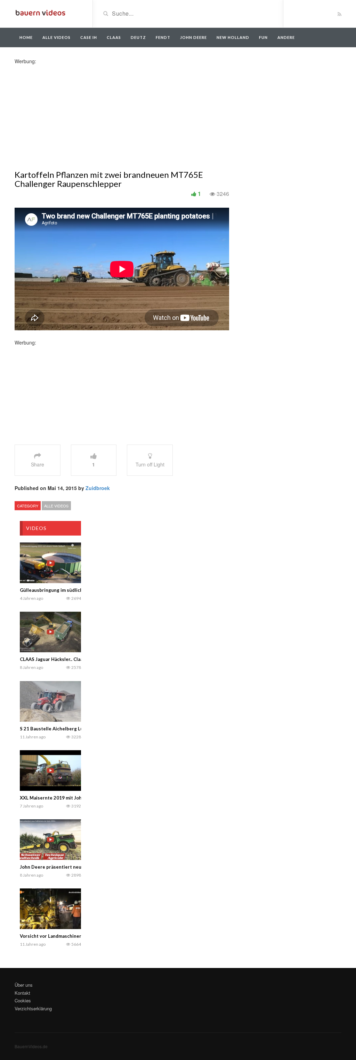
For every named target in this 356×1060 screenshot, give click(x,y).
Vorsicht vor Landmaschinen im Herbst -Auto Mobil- (77, 936)
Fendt (163, 37)
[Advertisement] (69, 113)
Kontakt (22, 992)
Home (26, 37)
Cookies (23, 1000)
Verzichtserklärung (33, 1008)
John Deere (193, 37)
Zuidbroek (98, 488)
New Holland (233, 37)
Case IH (88, 37)
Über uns (24, 985)
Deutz (138, 37)
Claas (114, 37)
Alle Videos (56, 37)
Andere (286, 37)
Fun (263, 37)
